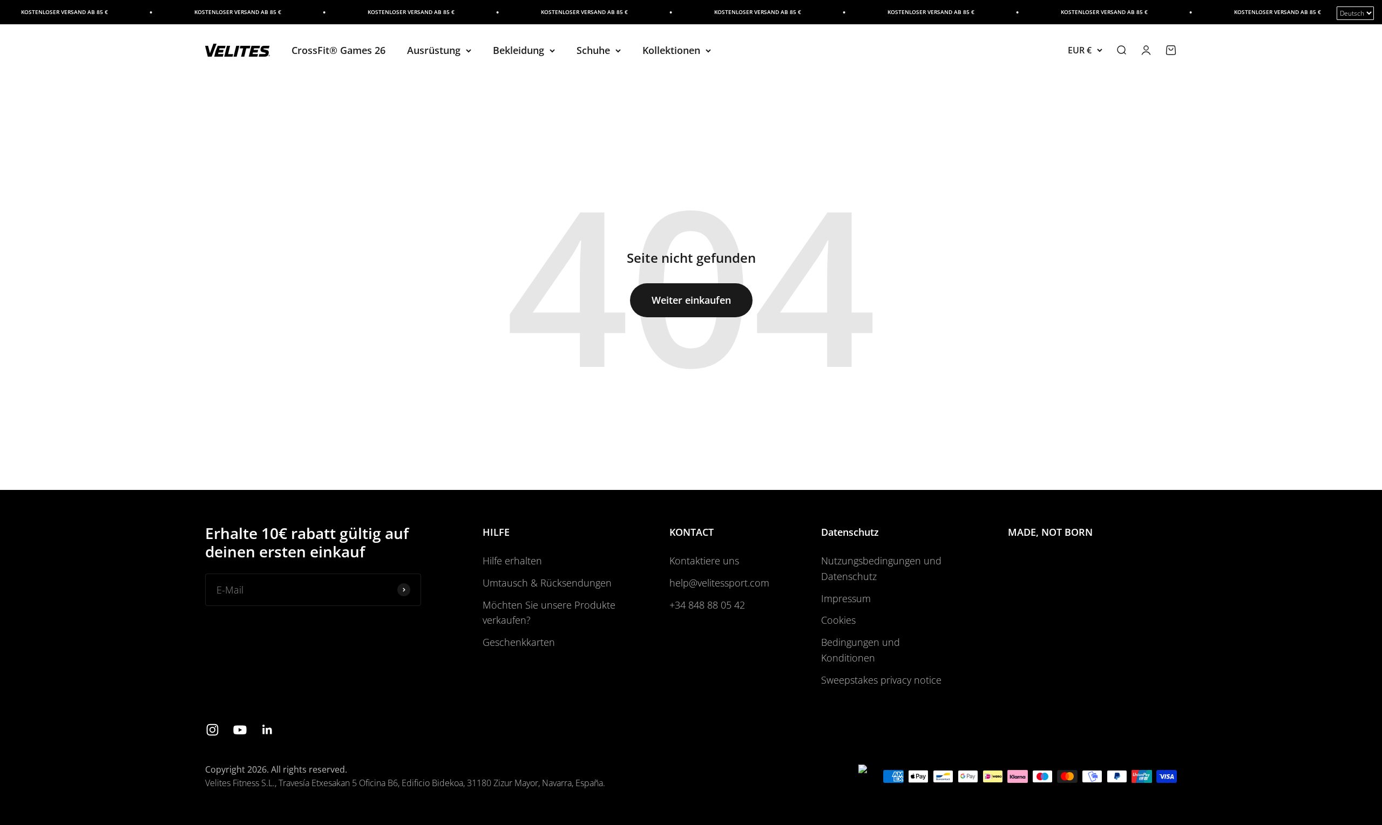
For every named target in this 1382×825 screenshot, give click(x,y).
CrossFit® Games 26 (338, 50)
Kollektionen (671, 50)
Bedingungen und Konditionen (860, 650)
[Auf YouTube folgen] (240, 729)
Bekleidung (518, 50)
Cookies (838, 619)
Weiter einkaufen (691, 300)
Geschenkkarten (519, 642)
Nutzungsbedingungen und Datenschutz (881, 568)
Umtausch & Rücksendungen (547, 582)
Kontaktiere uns (704, 560)
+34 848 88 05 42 (707, 604)
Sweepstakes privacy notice (881, 679)
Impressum (846, 598)
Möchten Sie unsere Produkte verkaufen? (549, 612)
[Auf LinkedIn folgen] (267, 729)
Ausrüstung (433, 50)
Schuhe (593, 50)
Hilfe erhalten (512, 560)
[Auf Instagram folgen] (212, 729)
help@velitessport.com (719, 582)
